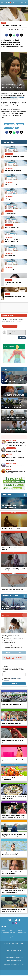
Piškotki (18, 947)
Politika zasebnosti (9, 954)
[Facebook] (25, 2)
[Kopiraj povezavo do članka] (21, 35)
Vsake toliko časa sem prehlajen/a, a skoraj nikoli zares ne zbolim (13, 648)
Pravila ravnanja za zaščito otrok (14, 957)
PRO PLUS (22, 943)
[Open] (2, 2)
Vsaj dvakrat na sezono (10, 642)
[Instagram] (22, 2)
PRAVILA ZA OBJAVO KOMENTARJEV (10, 326)
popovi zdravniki (8, 127)
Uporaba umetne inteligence (14, 960)
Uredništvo (15, 943)
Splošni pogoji (20, 954)
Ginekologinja (20, 124)
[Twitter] (10, 35)
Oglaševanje (7, 943)
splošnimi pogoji (13, 678)
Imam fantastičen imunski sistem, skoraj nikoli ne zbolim (14, 639)
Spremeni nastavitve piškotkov (14, 950)
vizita (16, 127)
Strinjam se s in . (13, 679)
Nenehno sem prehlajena (10, 645)
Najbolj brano (5, 437)
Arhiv (24, 615)
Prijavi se (22, 337)
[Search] (19, 2)
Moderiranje (11, 947)
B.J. (5, 30)
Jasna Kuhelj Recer (9, 124)
